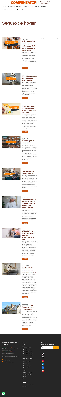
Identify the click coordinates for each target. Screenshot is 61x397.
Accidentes (25, 346)
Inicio (24, 344)
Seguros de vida (26, 363)
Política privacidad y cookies (28, 384)
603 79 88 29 (7, 360)
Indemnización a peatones (28, 355)
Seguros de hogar (26, 359)
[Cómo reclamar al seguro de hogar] (11, 174)
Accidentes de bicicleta (27, 351)
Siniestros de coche (27, 347)
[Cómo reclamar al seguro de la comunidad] (11, 142)
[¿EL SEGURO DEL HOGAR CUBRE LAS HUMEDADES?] (11, 308)
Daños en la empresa (27, 374)
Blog (23, 378)
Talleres (24, 370)
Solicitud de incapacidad (27, 372)
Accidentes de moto (27, 349)
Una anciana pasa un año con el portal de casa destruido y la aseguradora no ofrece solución (29, 203)
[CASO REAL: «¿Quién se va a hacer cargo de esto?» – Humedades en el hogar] (11, 233)
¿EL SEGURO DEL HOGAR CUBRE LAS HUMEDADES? (28, 307)
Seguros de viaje (26, 367)
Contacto (24, 376)
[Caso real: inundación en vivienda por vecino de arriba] (11, 79)
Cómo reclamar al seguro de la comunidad (28, 142)
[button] (3, 393)
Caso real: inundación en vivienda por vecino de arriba (29, 78)
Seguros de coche (27, 361)
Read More (25, 68)
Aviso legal (25, 386)
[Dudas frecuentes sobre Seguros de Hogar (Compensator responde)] (11, 109)
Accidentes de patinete (28, 353)
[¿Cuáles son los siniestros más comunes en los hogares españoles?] (11, 269)
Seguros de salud (26, 365)
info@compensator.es (9, 362)
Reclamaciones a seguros (28, 358)
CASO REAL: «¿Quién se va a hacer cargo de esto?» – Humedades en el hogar (29, 235)
